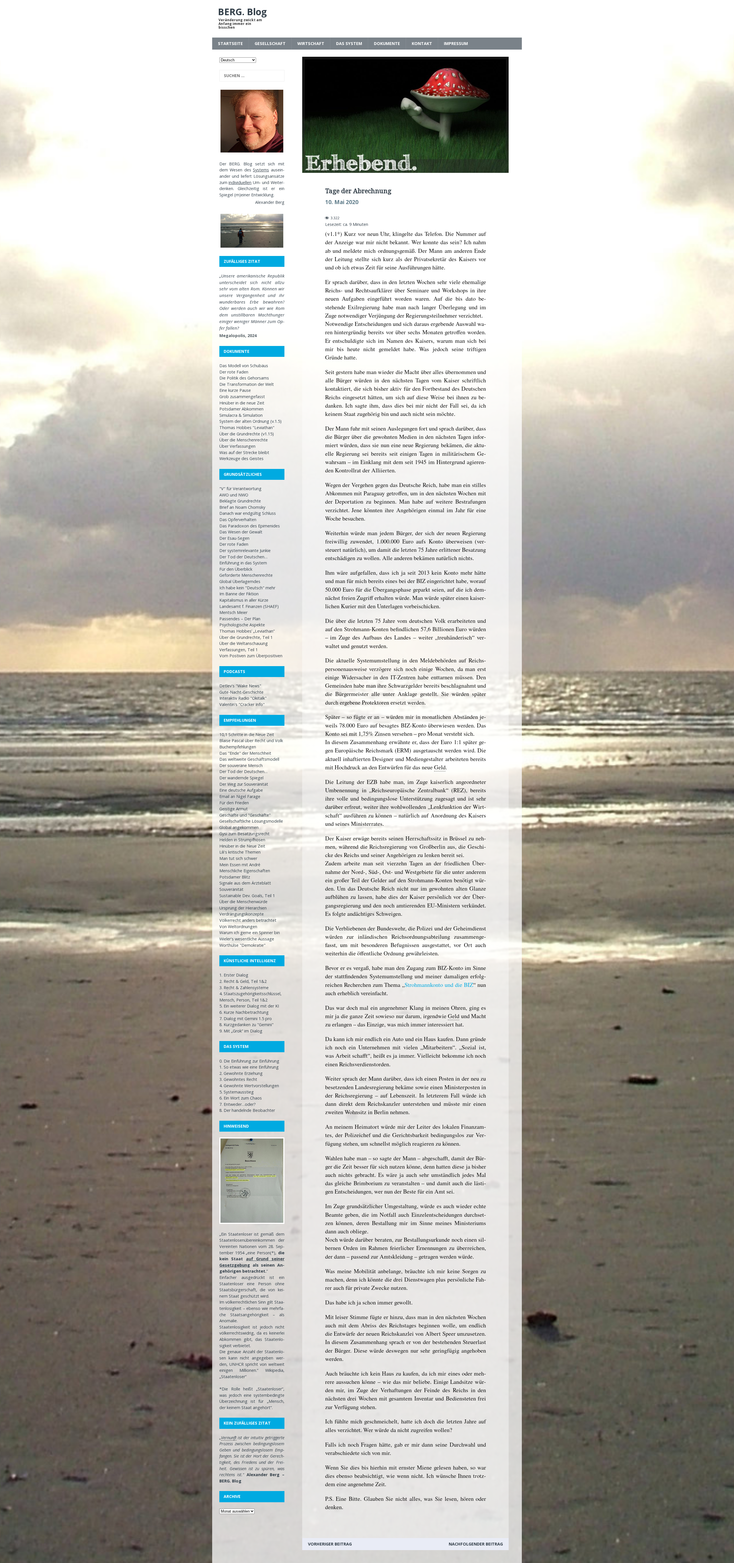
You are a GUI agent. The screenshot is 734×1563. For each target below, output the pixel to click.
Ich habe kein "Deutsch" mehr (247, 587)
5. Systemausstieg (236, 1092)
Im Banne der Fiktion (239, 593)
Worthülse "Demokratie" (242, 945)
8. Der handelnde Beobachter (247, 1110)
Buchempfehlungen (237, 747)
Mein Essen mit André (239, 864)
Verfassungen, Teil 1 (238, 649)
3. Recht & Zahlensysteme (244, 987)
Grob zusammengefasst (242, 396)
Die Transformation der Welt (246, 384)
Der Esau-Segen (234, 538)
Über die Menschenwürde (243, 901)
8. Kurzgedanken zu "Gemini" (246, 1024)
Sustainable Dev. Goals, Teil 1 (247, 895)
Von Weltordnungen (238, 926)
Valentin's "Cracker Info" (242, 704)
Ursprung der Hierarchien (243, 908)
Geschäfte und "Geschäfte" (245, 815)
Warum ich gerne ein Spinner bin (249, 932)
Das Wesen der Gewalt (240, 532)
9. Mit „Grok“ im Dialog (240, 1031)
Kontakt (422, 43)
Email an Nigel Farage (239, 796)
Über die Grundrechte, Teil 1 (246, 637)
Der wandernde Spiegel (241, 777)
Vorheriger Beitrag (330, 1544)
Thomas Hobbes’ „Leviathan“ (247, 631)
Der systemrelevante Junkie (245, 550)
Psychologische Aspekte (242, 624)
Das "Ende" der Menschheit (245, 753)
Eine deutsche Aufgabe (241, 790)
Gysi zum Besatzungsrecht (244, 833)
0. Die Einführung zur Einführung (249, 1061)
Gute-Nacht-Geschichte (241, 692)
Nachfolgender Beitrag (476, 1544)
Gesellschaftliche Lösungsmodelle (251, 821)
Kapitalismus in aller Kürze (243, 600)
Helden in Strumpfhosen (242, 839)
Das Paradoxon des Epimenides (249, 526)
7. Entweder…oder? (237, 1104)
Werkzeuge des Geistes (241, 458)
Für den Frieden (234, 802)
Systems (261, 170)
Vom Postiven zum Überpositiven (250, 655)
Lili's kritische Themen (240, 852)
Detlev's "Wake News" (240, 685)
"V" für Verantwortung (240, 488)
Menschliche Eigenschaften (244, 870)
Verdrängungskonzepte (241, 914)
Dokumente (387, 43)
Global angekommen (239, 827)
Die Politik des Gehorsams (244, 378)
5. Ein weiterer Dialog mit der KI (249, 1006)
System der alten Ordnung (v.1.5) (250, 421)
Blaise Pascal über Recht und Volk (251, 740)
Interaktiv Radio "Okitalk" (243, 698)
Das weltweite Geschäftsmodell (249, 759)
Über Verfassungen (237, 446)
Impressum (456, 43)
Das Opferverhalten (237, 519)
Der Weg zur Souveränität (243, 784)
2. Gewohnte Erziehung (241, 1073)
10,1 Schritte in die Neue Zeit (246, 734)
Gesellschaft (270, 43)
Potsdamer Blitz (234, 877)
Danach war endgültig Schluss (247, 513)
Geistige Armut (233, 808)
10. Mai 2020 (341, 202)
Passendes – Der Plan (239, 618)
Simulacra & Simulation (241, 415)
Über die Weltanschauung (243, 643)
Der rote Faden (233, 372)
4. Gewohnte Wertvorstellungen (249, 1085)
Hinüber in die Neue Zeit (242, 846)
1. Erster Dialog (233, 975)
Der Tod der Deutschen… (243, 557)
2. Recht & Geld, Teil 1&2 (243, 981)
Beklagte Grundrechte (240, 501)
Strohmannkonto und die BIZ (439, 985)
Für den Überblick (235, 569)
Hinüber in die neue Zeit (241, 403)
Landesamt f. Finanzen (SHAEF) (249, 606)
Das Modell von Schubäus (243, 365)
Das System (349, 43)
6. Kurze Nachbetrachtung (244, 1012)
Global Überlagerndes (239, 581)
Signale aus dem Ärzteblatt (245, 883)
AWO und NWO (233, 495)
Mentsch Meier (233, 612)
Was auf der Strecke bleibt (244, 452)
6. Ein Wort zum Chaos (240, 1098)
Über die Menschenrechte (243, 440)
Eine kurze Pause (235, 390)
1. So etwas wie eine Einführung (249, 1067)
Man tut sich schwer (238, 858)
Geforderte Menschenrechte (246, 575)
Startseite (230, 43)
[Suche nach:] (251, 75)
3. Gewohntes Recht (238, 1079)
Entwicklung (262, 194)
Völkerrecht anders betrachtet (247, 920)
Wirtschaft (310, 43)
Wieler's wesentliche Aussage (246, 939)
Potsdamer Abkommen (241, 409)
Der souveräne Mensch (241, 765)
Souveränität (231, 889)
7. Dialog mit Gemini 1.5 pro (245, 1018)
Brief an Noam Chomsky (242, 507)
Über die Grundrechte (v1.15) (246, 434)
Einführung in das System (243, 563)
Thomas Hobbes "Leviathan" (246, 427)
